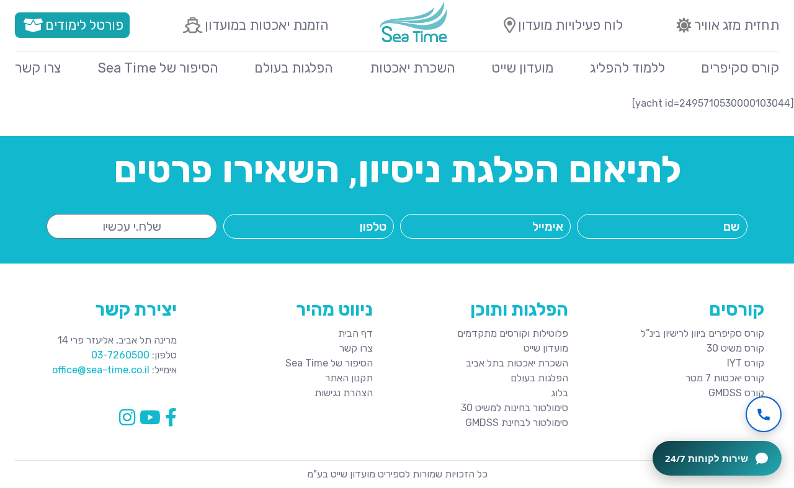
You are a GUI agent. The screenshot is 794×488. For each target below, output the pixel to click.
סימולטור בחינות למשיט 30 (514, 408)
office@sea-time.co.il (100, 370)
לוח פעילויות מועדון (570, 25)
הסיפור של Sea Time (158, 68)
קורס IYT (745, 363)
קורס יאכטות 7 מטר (724, 378)
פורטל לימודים (84, 25)
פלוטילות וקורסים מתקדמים (512, 333)
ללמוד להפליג (627, 68)
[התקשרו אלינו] (764, 414)
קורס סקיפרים (740, 68)
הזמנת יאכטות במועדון (267, 25)
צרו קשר (38, 68)
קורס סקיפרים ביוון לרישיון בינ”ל (702, 333)
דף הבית (355, 333)
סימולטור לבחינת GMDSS (516, 422)
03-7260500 (120, 355)
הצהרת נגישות (343, 393)
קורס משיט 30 (735, 348)
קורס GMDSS (736, 393)
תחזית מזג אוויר (736, 25)
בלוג (559, 393)
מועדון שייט (522, 68)
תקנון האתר (349, 378)
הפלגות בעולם (293, 68)
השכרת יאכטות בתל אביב (517, 363)
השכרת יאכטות (412, 68)
